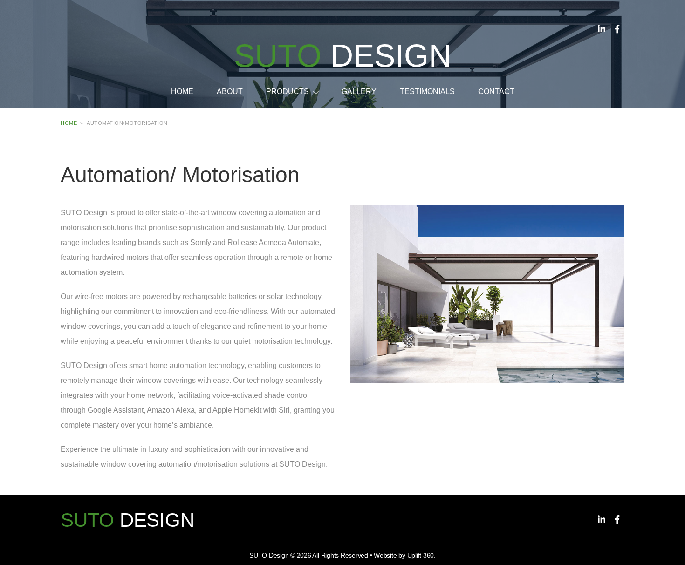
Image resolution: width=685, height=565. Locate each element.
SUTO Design (268, 555)
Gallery (359, 91)
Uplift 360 (420, 555)
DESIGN (343, 55)
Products (287, 91)
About (230, 91)
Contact (496, 91)
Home (182, 91)
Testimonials (427, 91)
